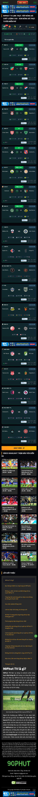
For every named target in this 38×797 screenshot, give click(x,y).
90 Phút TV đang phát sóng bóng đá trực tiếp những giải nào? (17, 615)
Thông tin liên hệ (9, 664)
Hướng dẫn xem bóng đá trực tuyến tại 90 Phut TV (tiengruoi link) (18, 627)
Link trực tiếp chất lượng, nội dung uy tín (16, 609)
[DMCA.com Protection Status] (19, 782)
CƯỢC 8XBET (23, 2)
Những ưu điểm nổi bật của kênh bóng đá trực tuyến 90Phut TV (17, 592)
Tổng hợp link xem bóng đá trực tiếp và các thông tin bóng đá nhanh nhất (18, 598)
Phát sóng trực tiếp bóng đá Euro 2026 (15, 621)
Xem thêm (18, 448)
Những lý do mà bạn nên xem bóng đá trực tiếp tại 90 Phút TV (19, 640)
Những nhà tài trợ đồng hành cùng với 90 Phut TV (18, 653)
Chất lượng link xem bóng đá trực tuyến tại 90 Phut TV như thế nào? (19, 634)
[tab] (4, 27)
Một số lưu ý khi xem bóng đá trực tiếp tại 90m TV (18, 658)
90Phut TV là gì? (9, 580)
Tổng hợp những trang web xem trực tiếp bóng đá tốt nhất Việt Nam (18, 647)
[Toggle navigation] (34, 2)
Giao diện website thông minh (13, 604)
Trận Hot (21, 34)
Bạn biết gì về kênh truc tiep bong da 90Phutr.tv (18, 586)
